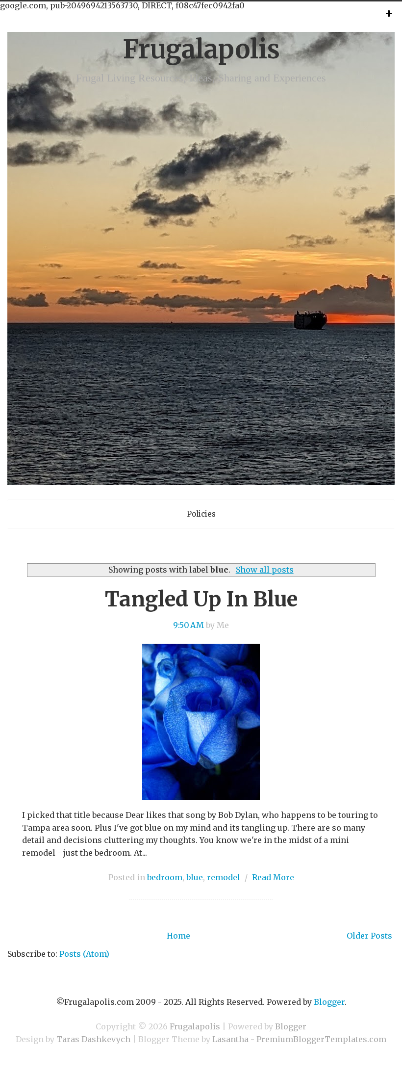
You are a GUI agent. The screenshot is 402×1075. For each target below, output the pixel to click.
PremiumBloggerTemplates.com (321, 1039)
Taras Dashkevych (93, 1039)
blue (194, 877)
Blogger (329, 1002)
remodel (223, 877)
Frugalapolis (201, 49)
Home (178, 936)
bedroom (164, 877)
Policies (201, 514)
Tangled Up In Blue (201, 599)
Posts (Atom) (84, 954)
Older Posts (369, 936)
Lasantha (230, 1039)
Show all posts (264, 570)
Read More (273, 877)
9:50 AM (188, 625)
